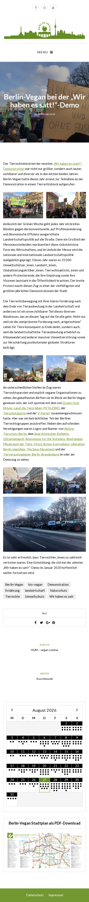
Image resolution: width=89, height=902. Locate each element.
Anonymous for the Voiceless (45, 439)
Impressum (55, 895)
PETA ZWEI (51, 408)
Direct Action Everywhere (51, 444)
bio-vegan (35, 584)
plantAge (19, 449)
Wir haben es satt (61, 596)
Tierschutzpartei (14, 413)
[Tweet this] (41, 622)
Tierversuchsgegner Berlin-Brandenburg (31, 454)
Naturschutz (58, 590)
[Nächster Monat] (77, 710)
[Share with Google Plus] (47, 622)
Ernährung (12, 590)
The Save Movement (40, 449)
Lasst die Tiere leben (28, 408)
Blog (44, 90)
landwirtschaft (35, 590)
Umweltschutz (34, 596)
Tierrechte (12, 596)
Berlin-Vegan (14, 584)
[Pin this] (53, 622)
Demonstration (58, 584)
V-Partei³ (43, 413)
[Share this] (35, 622)
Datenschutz (35, 895)
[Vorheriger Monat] (12, 710)
